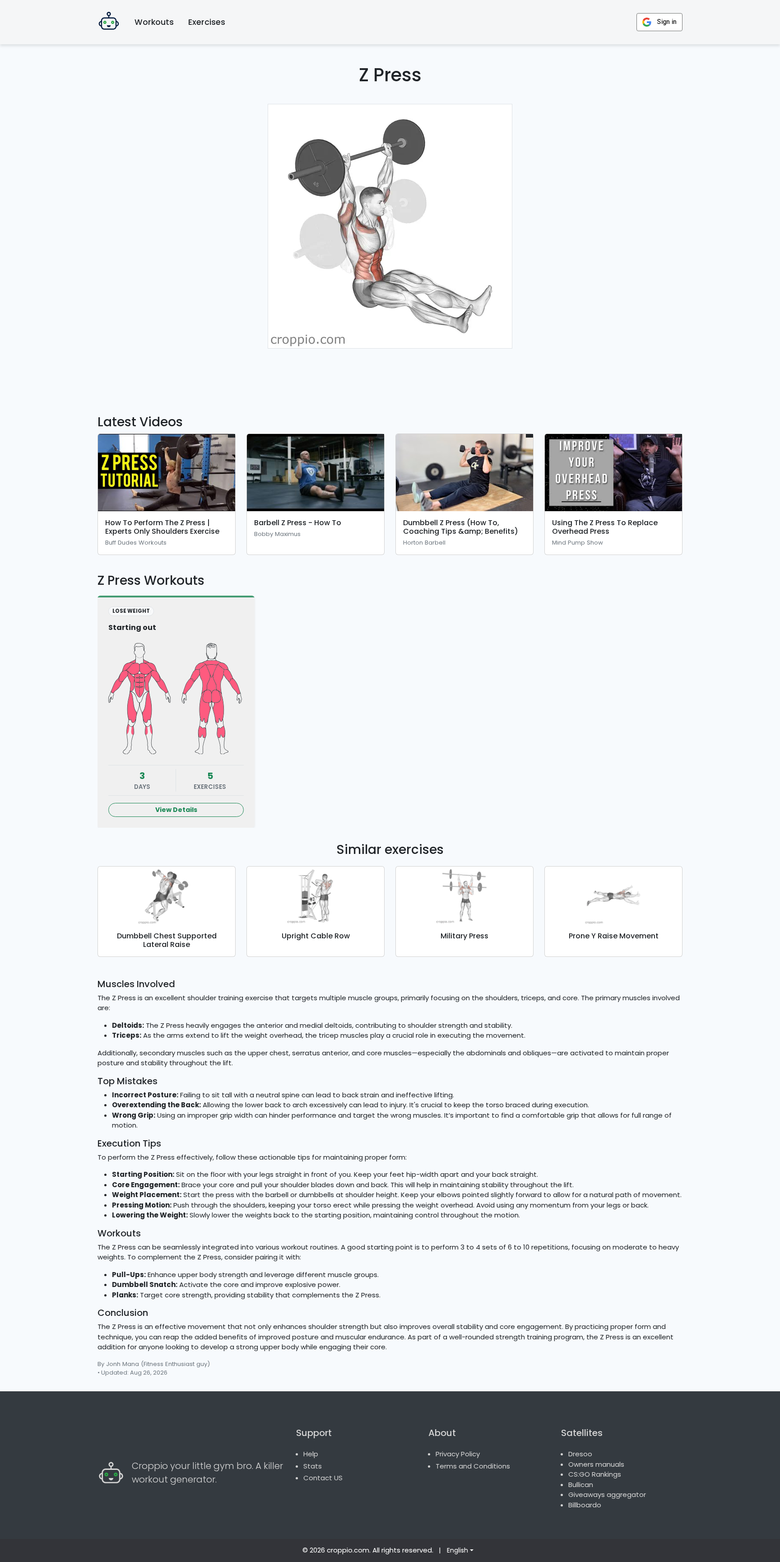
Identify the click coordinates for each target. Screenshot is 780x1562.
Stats (312, 1466)
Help (310, 1454)
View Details (176, 809)
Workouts (154, 22)
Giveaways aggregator (607, 1494)
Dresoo (580, 1454)
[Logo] (109, 22)
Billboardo (584, 1505)
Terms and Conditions (473, 1466)
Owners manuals (596, 1464)
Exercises (206, 22)
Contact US (323, 1478)
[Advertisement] (390, 376)
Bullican (580, 1484)
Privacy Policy (458, 1454)
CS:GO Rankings (594, 1474)
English (457, 1550)
